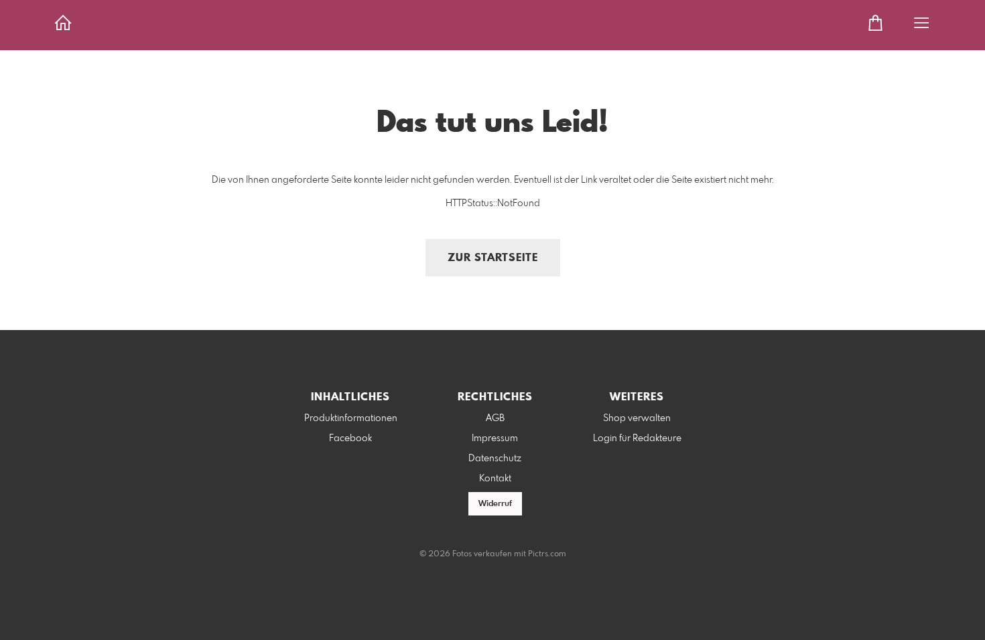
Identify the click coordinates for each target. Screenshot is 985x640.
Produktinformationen (350, 418)
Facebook (350, 438)
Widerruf (495, 504)
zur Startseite (493, 258)
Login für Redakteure (637, 438)
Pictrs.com (547, 554)
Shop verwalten (637, 418)
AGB (495, 418)
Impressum (495, 438)
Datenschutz (494, 458)
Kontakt (495, 478)
